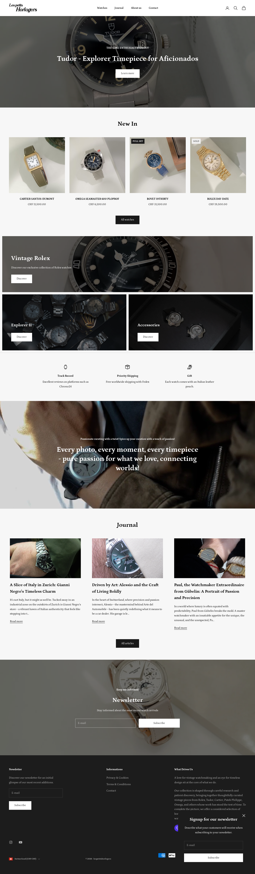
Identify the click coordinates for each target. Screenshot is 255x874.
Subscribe (213, 857)
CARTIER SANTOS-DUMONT (37, 198)
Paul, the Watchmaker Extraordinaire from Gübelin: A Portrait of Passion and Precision (209, 591)
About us (136, 8)
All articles (127, 643)
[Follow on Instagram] (11, 842)
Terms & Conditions (118, 784)
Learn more (127, 73)
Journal (119, 8)
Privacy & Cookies (117, 777)
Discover (22, 278)
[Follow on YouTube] (20, 842)
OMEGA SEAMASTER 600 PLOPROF (97, 198)
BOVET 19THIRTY (157, 198)
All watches (127, 219)
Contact (153, 8)
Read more (16, 621)
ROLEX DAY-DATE (218, 198)
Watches (102, 8)
